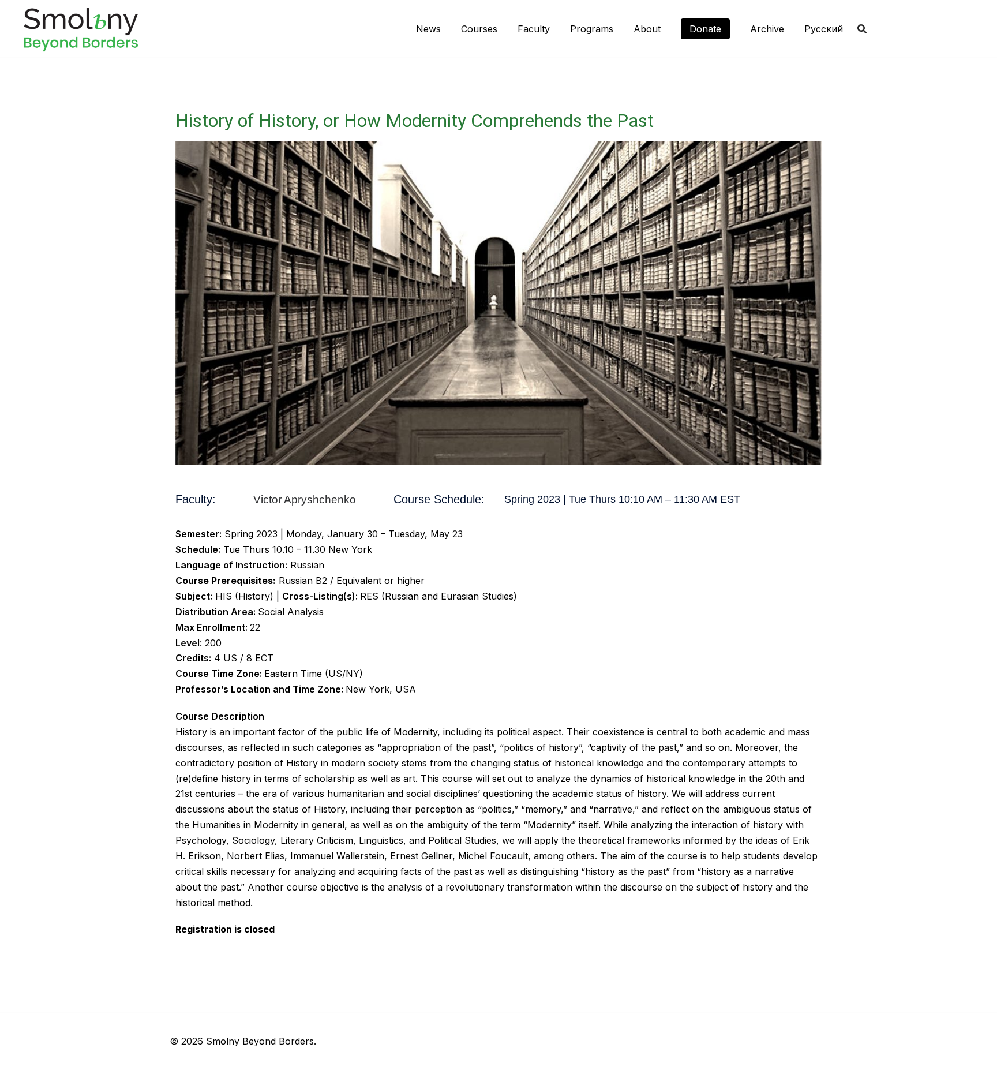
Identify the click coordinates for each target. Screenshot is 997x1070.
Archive (767, 29)
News (428, 29)
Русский (823, 29)
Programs (591, 29)
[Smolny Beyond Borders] (80, 27)
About (647, 29)
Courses (479, 29)
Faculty (534, 29)
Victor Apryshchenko (304, 499)
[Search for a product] (862, 28)
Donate (705, 29)
